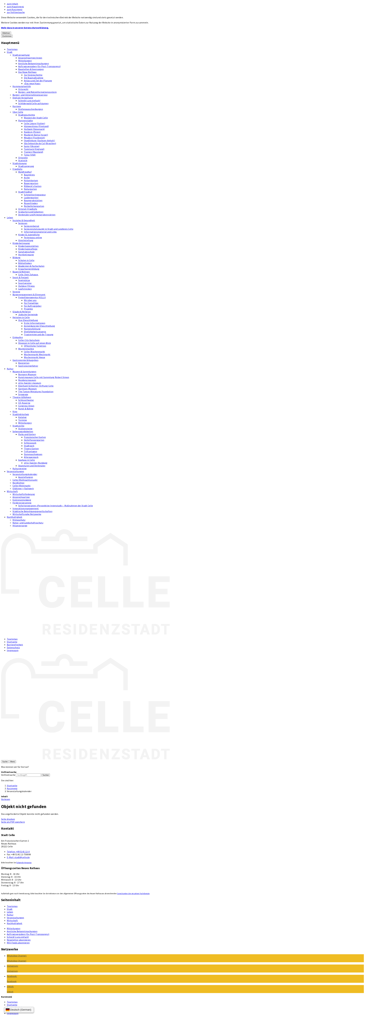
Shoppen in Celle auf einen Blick (34, 343)
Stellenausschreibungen (30, 109)
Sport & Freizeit (21, 277)
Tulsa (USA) (30, 154)
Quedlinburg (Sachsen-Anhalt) (39, 140)
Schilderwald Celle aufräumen (33, 103)
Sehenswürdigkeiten (23, 431)
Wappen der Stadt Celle (36, 117)
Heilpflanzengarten (34, 440)
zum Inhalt (12, 3)
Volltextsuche (8, 774)
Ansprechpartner (21, 497)
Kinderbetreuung (21, 243)
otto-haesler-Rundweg (35, 462)
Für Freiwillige (31, 303)
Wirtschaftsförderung (24, 494)
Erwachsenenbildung (28, 268)
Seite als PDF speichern (13, 821)
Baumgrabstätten (33, 200)
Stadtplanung (20, 163)
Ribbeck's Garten (32, 186)
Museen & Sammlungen (24, 371)
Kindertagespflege (27, 248)
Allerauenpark (31, 457)
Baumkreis (29, 174)
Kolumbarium (31, 180)
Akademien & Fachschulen (31, 266)
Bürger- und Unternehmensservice (30, 94)
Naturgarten (30, 189)
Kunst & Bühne (25, 408)
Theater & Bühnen (22, 397)
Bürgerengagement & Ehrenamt (29, 294)
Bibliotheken (25, 263)
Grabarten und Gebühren (30, 211)
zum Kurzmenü (14, 9)
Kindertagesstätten (28, 246)
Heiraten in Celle (21, 317)
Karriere (17, 106)
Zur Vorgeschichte (33, 74)
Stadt (10, 52)
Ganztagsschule (26, 251)
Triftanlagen (30, 451)
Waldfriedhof (25, 171)
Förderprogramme (22, 502)
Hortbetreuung (26, 254)
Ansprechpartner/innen (30, 57)
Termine (22, 420)
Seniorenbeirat (31, 226)
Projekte (28, 308)
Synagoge (23, 394)
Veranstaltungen (15, 471)
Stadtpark (29, 445)
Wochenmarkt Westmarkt (37, 354)
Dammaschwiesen (33, 454)
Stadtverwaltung (21, 54)
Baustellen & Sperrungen (31, 69)
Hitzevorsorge (20, 525)
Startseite (12, 641)
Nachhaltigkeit (14, 517)
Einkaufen (18, 337)
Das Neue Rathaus (27, 72)
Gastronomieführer (28, 365)
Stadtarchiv (18, 425)
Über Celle (18, 112)
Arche (27, 177)
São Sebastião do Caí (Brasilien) (40, 143)
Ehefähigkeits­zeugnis (35, 331)
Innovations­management (26, 508)
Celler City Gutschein (29, 340)
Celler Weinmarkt (22, 485)
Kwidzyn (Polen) (32, 131)
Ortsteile (23, 157)
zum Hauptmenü (15, 6)
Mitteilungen (25, 60)
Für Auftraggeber (32, 305)
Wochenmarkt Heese (34, 357)
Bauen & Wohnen (21, 271)
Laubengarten (31, 197)
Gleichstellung (25, 240)
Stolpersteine (25, 428)
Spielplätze (24, 280)
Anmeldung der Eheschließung (39, 325)
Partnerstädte (25, 120)
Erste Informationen (34, 323)
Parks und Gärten (27, 434)
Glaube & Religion (22, 311)
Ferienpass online (33, 237)
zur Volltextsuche (16, 12)
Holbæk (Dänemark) (34, 129)
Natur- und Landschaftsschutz (28, 522)
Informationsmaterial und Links (40, 231)
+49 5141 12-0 (18, 851)
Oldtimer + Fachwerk (23, 488)
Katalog (22, 417)
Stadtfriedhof (25, 191)
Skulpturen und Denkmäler (31, 465)
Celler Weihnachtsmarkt (25, 479)
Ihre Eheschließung (28, 320)
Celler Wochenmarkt (34, 351)
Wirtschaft (12, 491)
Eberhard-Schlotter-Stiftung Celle (36, 385)
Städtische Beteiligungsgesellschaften (32, 511)
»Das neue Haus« (32, 83)
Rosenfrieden (31, 203)
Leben (10, 217)
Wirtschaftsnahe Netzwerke (27, 514)
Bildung (16, 257)
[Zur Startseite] (85, 633)
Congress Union (26, 405)
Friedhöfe (17, 169)
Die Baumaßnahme (33, 77)
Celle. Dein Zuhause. (28, 274)
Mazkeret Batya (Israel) (36, 134)
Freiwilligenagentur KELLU (32, 297)
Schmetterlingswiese (35, 194)
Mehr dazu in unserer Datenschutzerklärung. (25, 27)
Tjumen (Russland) (33, 151)
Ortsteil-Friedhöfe (27, 209)
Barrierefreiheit (15, 644)
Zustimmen (7, 36)
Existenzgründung (22, 499)
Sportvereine (25, 283)
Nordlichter (19, 482)
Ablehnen (6, 33)
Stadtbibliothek (21, 414)
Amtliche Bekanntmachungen (33, 63)
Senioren (22, 223)
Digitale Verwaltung (23, 97)
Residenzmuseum (27, 380)
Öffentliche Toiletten (35, 345)
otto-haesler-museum (29, 382)
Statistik (22, 160)
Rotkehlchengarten (34, 206)
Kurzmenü (12, 788)
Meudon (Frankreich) (34, 137)
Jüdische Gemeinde (28, 314)
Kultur (10, 368)
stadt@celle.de (18, 857)
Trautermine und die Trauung (38, 334)
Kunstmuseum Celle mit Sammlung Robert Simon (43, 377)
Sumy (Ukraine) (31, 146)
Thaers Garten (31, 448)
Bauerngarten (31, 183)
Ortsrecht (23, 89)
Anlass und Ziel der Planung (38, 80)
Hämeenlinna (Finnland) (36, 126)
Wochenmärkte (26, 348)
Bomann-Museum (27, 374)
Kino (15, 411)
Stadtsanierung (26, 166)
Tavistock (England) (34, 149)
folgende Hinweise (23, 862)
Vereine (16, 291)
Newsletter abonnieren (19, 939)
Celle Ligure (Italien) (34, 123)
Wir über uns (30, 300)
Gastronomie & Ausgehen (25, 360)
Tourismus (12, 49)
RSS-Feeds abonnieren (18, 942)
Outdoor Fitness (26, 286)
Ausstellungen (25, 477)
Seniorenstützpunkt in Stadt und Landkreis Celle (48, 228)
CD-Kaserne (24, 402)
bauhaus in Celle (26, 460)
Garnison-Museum (27, 388)
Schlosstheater (26, 400)
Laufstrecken (25, 288)
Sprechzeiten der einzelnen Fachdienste (133, 893)
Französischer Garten (35, 437)
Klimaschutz (19, 519)
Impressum (12, 650)
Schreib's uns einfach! (29, 100)
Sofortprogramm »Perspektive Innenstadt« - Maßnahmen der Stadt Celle (55, 505)
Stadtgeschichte (26, 114)
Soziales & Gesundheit (24, 220)
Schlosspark (30, 442)
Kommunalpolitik (22, 86)
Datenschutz (13, 647)
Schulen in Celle (26, 260)
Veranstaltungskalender (25, 474)
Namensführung (32, 328)
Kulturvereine (20, 468)
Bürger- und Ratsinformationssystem (37, 92)
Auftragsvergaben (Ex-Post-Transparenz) (39, 66)
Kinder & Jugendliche (29, 234)
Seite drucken (8, 819)
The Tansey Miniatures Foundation (35, 391)
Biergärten (23, 363)
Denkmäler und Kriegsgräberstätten (36, 214)
